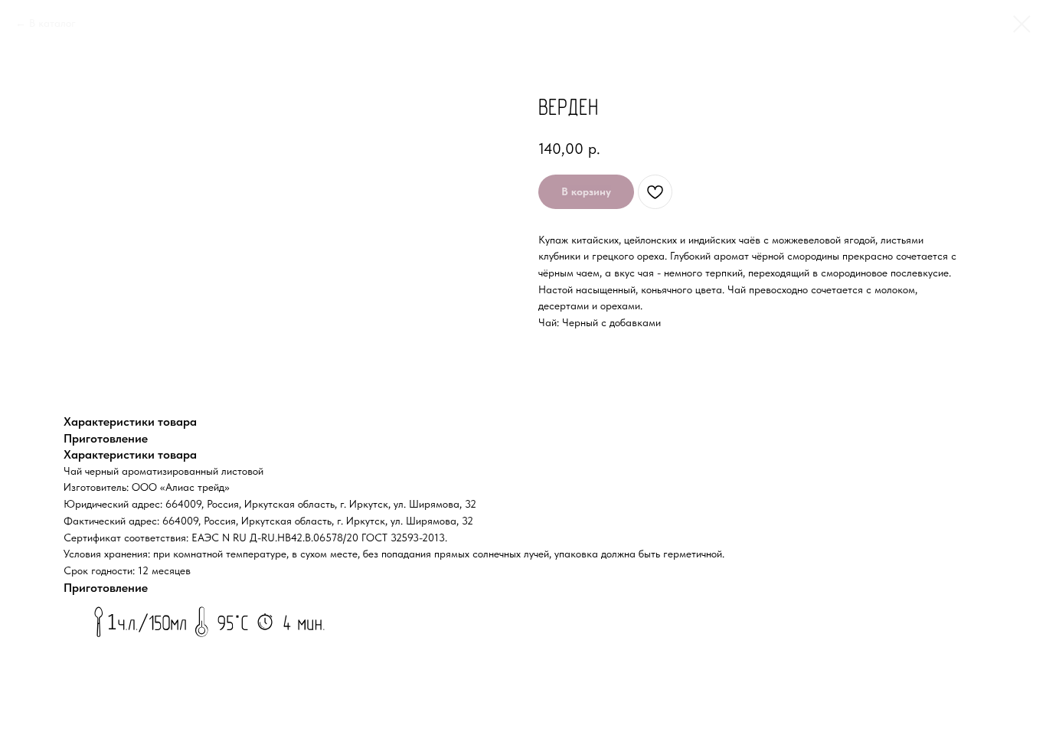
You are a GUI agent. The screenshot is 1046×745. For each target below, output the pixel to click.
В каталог (52, 23)
